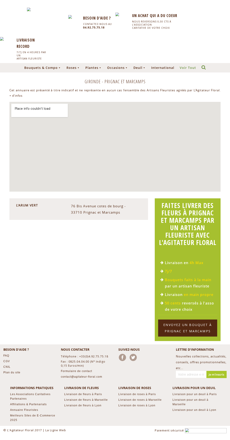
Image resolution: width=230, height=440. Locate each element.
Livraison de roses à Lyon (136, 405)
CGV (6, 361)
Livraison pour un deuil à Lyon (194, 410)
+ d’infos (15, 96)
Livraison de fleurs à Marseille (86, 399)
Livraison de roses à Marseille (140, 399)
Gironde (93, 82)
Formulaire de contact (76, 371)
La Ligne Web (55, 430)
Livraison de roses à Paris (137, 394)
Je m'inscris (216, 374)
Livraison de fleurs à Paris (83, 394)
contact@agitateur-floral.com (81, 376)
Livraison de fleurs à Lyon (83, 405)
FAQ (6, 355)
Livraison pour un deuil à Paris (194, 394)
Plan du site (11, 372)
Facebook (123, 358)
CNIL (7, 366)
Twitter (134, 358)
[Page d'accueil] (29, 9)
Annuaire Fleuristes (24, 410)
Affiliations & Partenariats (28, 404)
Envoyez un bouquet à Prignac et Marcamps (187, 328)
